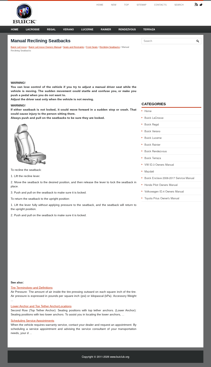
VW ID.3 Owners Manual (159, 164)
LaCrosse (33, 29)
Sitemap (141, 5)
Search (179, 5)
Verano (68, 29)
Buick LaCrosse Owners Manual (45, 47)
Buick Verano (152, 131)
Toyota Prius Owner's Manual (161, 198)
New (113, 5)
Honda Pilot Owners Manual (161, 185)
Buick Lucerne (153, 138)
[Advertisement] (73, 66)
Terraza (149, 29)
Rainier (106, 29)
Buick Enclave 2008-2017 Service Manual (169, 178)
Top (126, 5)
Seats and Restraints (73, 47)
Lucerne (87, 29)
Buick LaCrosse (19, 47)
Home (99, 5)
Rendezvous (127, 29)
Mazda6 (149, 171)
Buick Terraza (152, 158)
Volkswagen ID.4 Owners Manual (164, 191)
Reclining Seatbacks (110, 47)
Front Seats (92, 47)
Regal (51, 29)
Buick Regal (151, 124)
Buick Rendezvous (155, 151)
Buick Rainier (152, 144)
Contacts (160, 5)
